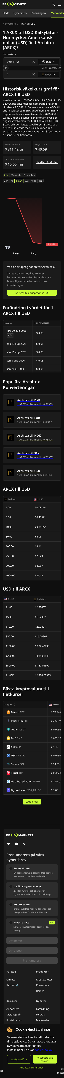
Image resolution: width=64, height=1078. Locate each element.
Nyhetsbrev (20, 13)
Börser (40, 990)
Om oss (10, 979)
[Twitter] (8, 844)
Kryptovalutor (44, 979)
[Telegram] (24, 844)
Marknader (42, 1020)
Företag (40, 1014)
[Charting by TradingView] (8, 247)
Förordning (42, 1009)
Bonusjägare (39, 13)
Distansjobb (13, 1014)
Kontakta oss (14, 1020)
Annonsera (12, 1009)
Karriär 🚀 (12, 985)
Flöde (6, 13)
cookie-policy (43, 1050)
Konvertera (9, 23)
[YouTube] (16, 844)
